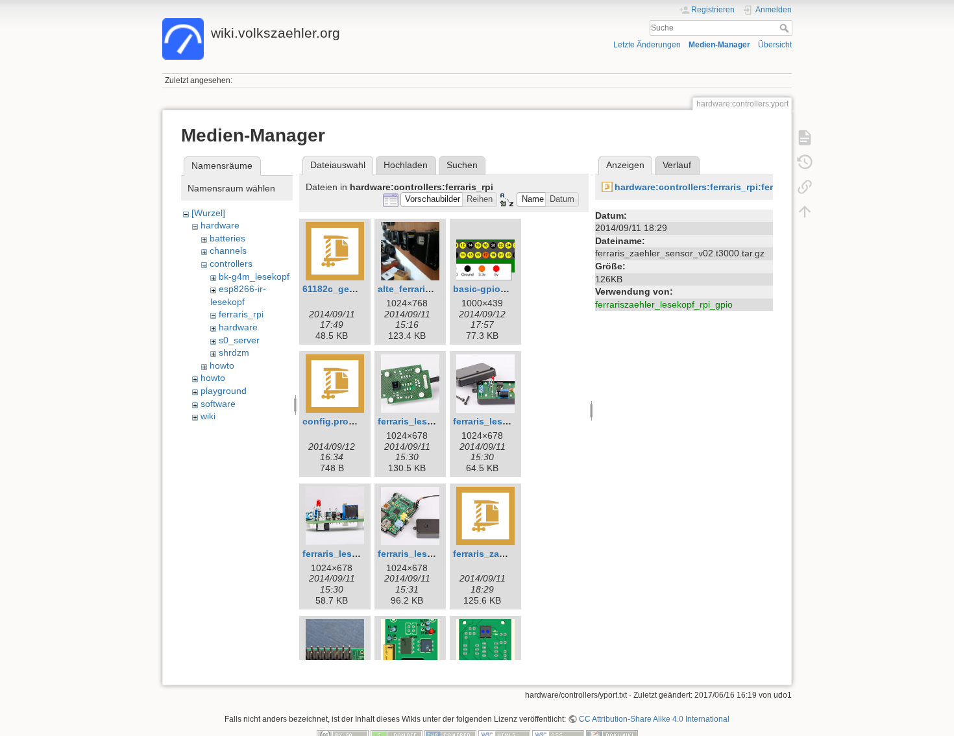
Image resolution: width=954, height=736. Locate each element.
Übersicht (775, 44)
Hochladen (406, 165)
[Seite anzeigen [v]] (805, 137)
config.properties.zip (348, 421)
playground (224, 391)
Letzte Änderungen (647, 44)
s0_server (239, 340)
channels (228, 250)
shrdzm (234, 352)
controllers (231, 263)
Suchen (462, 165)
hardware (220, 225)
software (218, 404)
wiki (208, 416)
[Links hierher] (805, 187)
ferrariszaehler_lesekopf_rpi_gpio (664, 304)
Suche (785, 27)
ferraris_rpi (241, 314)
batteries (227, 238)
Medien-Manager (719, 44)
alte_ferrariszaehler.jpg (428, 289)
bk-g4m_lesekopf (254, 276)
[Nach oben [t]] (805, 211)
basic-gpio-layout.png (502, 289)
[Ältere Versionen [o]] (805, 162)
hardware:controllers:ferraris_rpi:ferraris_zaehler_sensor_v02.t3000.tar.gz (777, 187)
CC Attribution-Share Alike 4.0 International (654, 719)
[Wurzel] (208, 213)
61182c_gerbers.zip (344, 289)
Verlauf (677, 165)
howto (222, 365)
